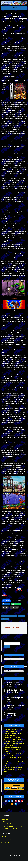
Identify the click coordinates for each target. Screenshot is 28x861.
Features (5, 13)
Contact (3, 845)
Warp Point (16, 785)
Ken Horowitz (11, 21)
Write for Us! (5, 843)
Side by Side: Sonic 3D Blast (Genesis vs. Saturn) (15, 691)
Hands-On (13, 13)
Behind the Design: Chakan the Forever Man (15, 706)
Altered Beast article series (9, 616)
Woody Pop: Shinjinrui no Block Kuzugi (12, 826)
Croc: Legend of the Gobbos (9, 828)
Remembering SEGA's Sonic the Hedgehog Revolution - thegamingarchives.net (13, 731)
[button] (14, 7)
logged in (12, 630)
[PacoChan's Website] (21, 788)
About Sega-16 (5, 836)
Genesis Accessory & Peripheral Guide (12, 714)
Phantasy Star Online (7, 824)
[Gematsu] (14, 788)
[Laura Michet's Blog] (7, 788)
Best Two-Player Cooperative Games (15, 698)
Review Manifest (6, 839)
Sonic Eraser (5, 819)
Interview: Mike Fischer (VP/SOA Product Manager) (14, 683)
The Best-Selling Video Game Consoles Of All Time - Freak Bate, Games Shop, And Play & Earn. (13, 739)
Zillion (3, 821)
